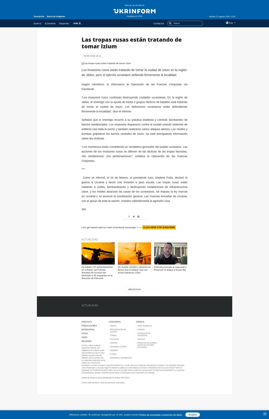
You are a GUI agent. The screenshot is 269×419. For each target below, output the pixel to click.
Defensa (113, 343)
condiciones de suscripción (143, 334)
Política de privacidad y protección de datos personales (147, 345)
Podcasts (87, 322)
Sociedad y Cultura (118, 346)
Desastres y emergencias (121, 358)
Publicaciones (89, 326)
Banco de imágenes (56, 16)
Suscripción (39, 16)
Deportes (64, 23)
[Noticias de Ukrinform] (134, 11)
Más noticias (134, 289)
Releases (87, 341)
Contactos (158, 23)
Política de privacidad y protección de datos (160, 414)
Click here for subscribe (159, 227)
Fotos (85, 333)
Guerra (37, 23)
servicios (141, 339)
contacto (141, 329)
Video (84, 337)
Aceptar (193, 414)
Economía (50, 23)
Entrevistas (88, 330)
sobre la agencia (144, 326)
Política (113, 335)
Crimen (113, 354)
